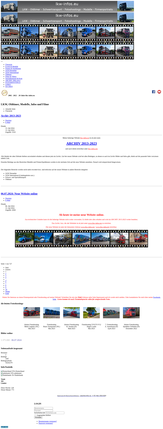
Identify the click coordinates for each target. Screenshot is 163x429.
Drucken (8, 120)
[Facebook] (153, 93)
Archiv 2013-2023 (11, 115)
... (6, 279)
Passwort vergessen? (46, 423)
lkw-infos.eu (84, 138)
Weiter (7, 291)
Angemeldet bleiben (43, 415)
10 (6, 289)
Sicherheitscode (39, 413)
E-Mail (7, 122)
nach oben (4, 427)
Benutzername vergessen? (48, 421)
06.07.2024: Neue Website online (19, 193)
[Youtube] (159, 93)
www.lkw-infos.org (95, 223)
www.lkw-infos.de (102, 227)
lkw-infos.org (93, 149)
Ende (7, 293)
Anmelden (38, 417)
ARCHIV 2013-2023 (81, 143)
